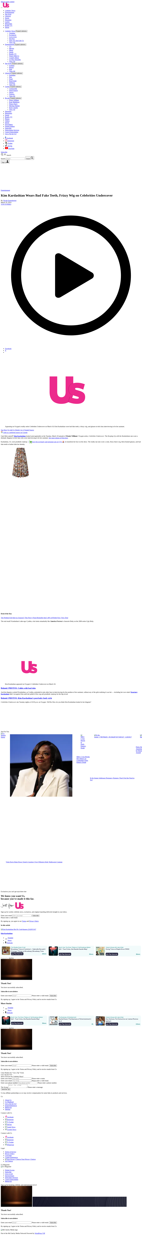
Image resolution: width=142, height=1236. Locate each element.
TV (10, 46)
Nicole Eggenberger (9, 200)
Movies (11, 48)
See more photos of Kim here (58, 438)
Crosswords (13, 89)
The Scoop (4, 1087)
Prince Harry (13, 104)
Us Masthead (9, 1102)
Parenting (12, 75)
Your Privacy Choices (28, 1159)
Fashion (11, 65)
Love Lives (13, 37)
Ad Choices (9, 1161)
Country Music (14, 58)
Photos (7, 119)
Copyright (8, 1155)
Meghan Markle (14, 106)
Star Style (8, 14)
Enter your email (6, 1081)
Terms (24, 921)
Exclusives (12, 35)
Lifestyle (8, 16)
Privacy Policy (34, 921)
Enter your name (6, 1078)
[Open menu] (1, 7)
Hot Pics (12, 39)
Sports (7, 18)
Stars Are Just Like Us (16, 40)
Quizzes (11, 94)
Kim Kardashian (20, 436)
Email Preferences (11, 1106)
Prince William (14, 100)
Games (7, 22)
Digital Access (9, 1170)
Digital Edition (10, 126)
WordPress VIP (40, 1233)
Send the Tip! (6, 1089)
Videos (7, 121)
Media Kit (8, 1107)
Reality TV (8, 25)
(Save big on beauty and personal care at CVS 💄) (46, 442)
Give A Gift (9, 1174)
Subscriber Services (11, 1177)
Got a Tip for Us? (11, 134)
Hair (10, 69)
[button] (71, 156)
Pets (10, 77)
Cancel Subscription (11, 132)
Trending (12, 33)
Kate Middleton (14, 102)
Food (11, 79)
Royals (7, 98)
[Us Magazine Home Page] (6, 7)
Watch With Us (14, 56)
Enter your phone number (9, 1083)
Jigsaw (11, 92)
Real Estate (13, 81)
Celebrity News (10, 10)
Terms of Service (10, 1152)
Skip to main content (7, 2)
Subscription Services (12, 130)
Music (11, 50)
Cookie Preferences (11, 1157)
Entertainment (9, 12)
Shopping (8, 20)
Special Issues (9, 1176)
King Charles (13, 108)
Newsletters (9, 124)
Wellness (12, 83)
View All (12, 42)
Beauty (11, 67)
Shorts (7, 27)
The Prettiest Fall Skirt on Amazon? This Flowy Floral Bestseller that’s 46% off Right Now (31, 618)
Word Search (13, 90)
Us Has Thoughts (15, 60)
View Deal (64, 618)
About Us (8, 1100)
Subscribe (8, 128)
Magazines (8, 24)
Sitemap (7, 1109)
